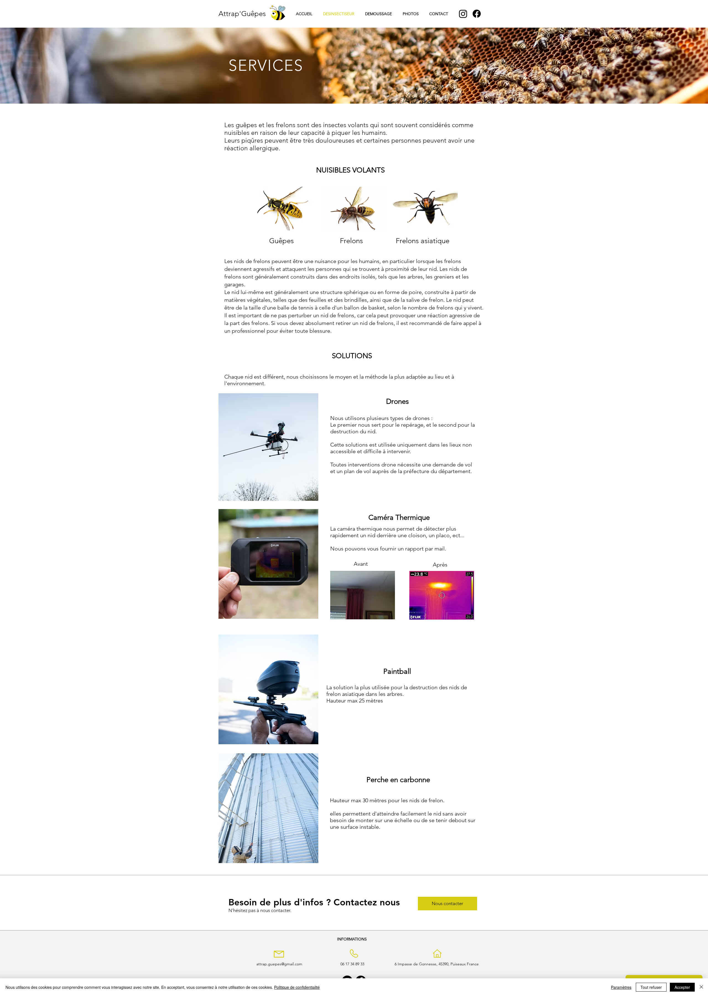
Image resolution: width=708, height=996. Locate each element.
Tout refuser (651, 987)
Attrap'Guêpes (242, 13)
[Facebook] (476, 13)
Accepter (682, 987)
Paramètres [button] (621, 987)
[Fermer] (701, 987)
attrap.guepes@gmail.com (279, 963)
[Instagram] (463, 13)
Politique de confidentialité (297, 987)
